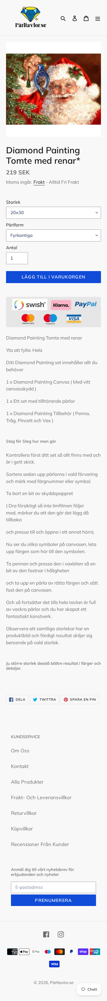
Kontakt (20, 766)
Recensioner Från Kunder (40, 844)
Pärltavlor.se (62, 982)
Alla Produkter (27, 782)
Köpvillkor (22, 828)
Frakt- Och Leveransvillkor (41, 797)
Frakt (39, 182)
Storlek (13, 202)
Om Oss (20, 750)
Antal (11, 247)
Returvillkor (24, 813)
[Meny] (97, 17)
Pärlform (15, 225)
